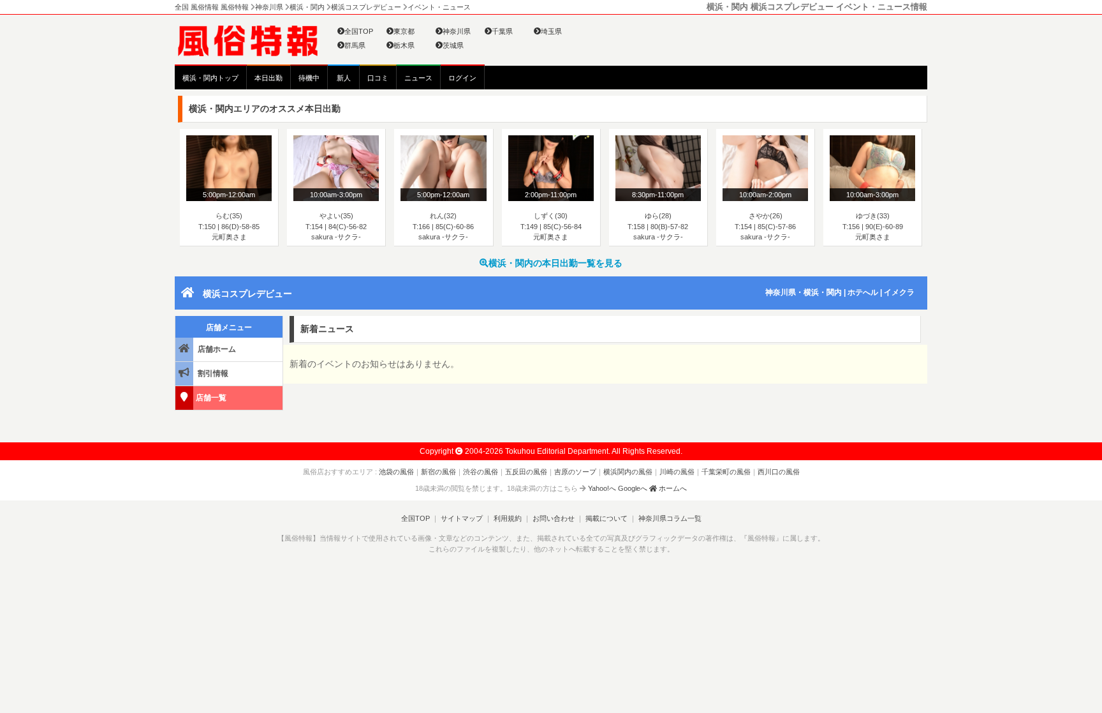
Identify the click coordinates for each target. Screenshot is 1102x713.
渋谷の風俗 (480, 472)
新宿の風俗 (438, 472)
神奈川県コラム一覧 (670, 518)
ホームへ (672, 488)
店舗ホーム (216, 349)
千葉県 (502, 31)
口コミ (377, 78)
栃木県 (404, 45)
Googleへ (632, 488)
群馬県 (354, 45)
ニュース (418, 78)
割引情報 (212, 373)
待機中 (309, 78)
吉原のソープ (575, 472)
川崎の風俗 (676, 472)
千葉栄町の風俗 (726, 472)
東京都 (404, 31)
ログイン (462, 78)
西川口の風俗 (779, 472)
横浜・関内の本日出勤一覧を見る (555, 263)
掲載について (606, 518)
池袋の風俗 (396, 472)
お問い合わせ (554, 518)
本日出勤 (268, 78)
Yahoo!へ (602, 488)
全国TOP (358, 31)
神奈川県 (457, 31)
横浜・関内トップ (210, 78)
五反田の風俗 (526, 472)
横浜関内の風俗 (627, 472)
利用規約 (508, 518)
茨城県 (453, 45)
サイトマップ (462, 518)
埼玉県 (551, 31)
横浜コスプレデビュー (247, 294)
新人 (344, 78)
